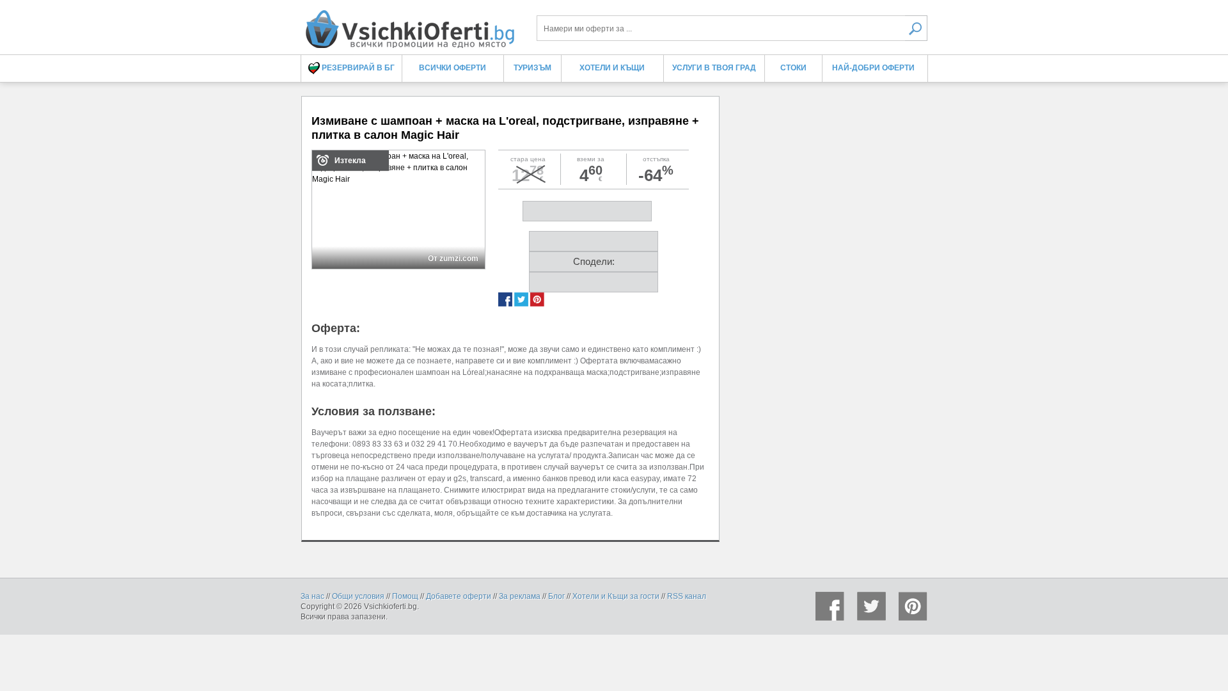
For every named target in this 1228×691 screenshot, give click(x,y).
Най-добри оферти (873, 67)
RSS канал (686, 596)
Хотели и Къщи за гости (615, 596)
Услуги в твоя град (714, 67)
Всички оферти (452, 67)
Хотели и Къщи (612, 67)
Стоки (793, 67)
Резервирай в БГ (357, 67)
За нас (312, 596)
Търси (916, 28)
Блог (556, 596)
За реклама (519, 596)
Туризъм (532, 67)
